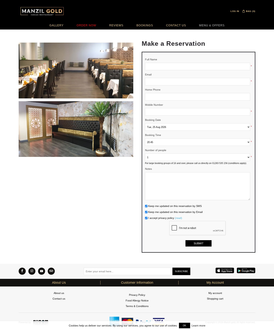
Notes (148, 168)
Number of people (155, 150)
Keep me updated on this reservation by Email (175, 211)
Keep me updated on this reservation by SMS (175, 205)
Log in (235, 11)
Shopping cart (215, 298)
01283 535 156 (220, 163)
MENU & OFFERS (212, 25)
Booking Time (153, 135)
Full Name (151, 59)
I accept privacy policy (161, 217)
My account (215, 293)
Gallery (56, 25)
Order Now (86, 25)
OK (184, 325)
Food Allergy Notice (137, 300)
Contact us (176, 25)
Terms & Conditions (137, 306)
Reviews (116, 25)
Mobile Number (154, 104)
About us (59, 293)
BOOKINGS (144, 25)
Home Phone (152, 89)
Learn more (198, 325)
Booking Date (153, 119)
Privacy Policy (137, 294)
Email (148, 74)
